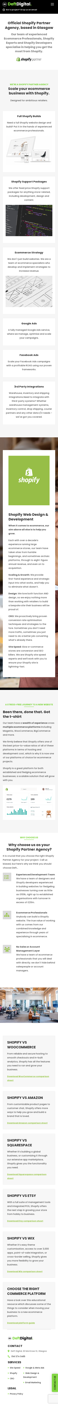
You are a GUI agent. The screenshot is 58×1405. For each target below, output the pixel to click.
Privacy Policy (16, 1393)
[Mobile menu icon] (52, 4)
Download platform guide (21, 1322)
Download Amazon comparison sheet (27, 1123)
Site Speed (15, 1367)
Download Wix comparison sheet (25, 1271)
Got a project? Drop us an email (21, 9)
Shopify (13, 1373)
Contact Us (54, 1383)
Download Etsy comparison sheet (25, 1221)
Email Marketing (33, 1382)
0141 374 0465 (18, 1356)
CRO (12, 1378)
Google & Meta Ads (34, 1367)
